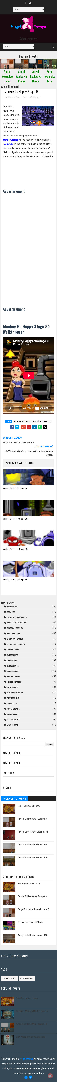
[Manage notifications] (50, 1075)
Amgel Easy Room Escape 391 (33, 831)
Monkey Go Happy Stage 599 (15, 549)
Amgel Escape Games (17, 617)
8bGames (11, 612)
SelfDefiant (12, 714)
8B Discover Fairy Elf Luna (30, 922)
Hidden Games (13, 677)
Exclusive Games (15, 639)
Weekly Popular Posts (15, 799)
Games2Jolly (13, 650)
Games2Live (12, 655)
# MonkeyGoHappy (41, 421)
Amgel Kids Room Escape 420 (33, 857)
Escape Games (15, 97)
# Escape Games (22, 421)
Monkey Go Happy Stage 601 (15, 518)
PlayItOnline (13, 698)
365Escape (12, 607)
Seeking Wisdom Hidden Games (32, 1011)
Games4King (12, 671)
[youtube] (30, 3)
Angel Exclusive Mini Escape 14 (31, 1024)
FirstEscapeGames (16, 644)
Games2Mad (12, 661)
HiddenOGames (14, 682)
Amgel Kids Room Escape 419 (33, 844)
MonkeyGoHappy (31, 97)
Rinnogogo (12, 704)
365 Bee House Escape (29, 806)
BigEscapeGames (15, 628)
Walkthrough (13, 720)
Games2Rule (12, 666)
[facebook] (25, 3)
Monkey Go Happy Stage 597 (15, 579)
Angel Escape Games (16, 623)
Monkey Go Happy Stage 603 (16, 488)
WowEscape (12, 725)
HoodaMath (12, 687)
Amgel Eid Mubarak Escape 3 (32, 819)
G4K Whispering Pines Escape (30, 1037)
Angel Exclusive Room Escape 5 (33, 909)
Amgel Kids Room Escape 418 (33, 935)
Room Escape (13, 709)
